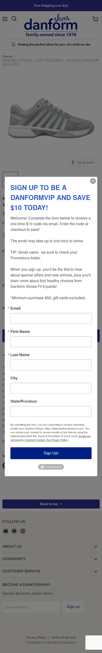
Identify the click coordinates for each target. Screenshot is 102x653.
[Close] (93, 181)
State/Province (23, 401)
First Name (20, 331)
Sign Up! (51, 453)
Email (15, 308)
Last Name (20, 355)
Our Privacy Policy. (57, 440)
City (14, 378)
